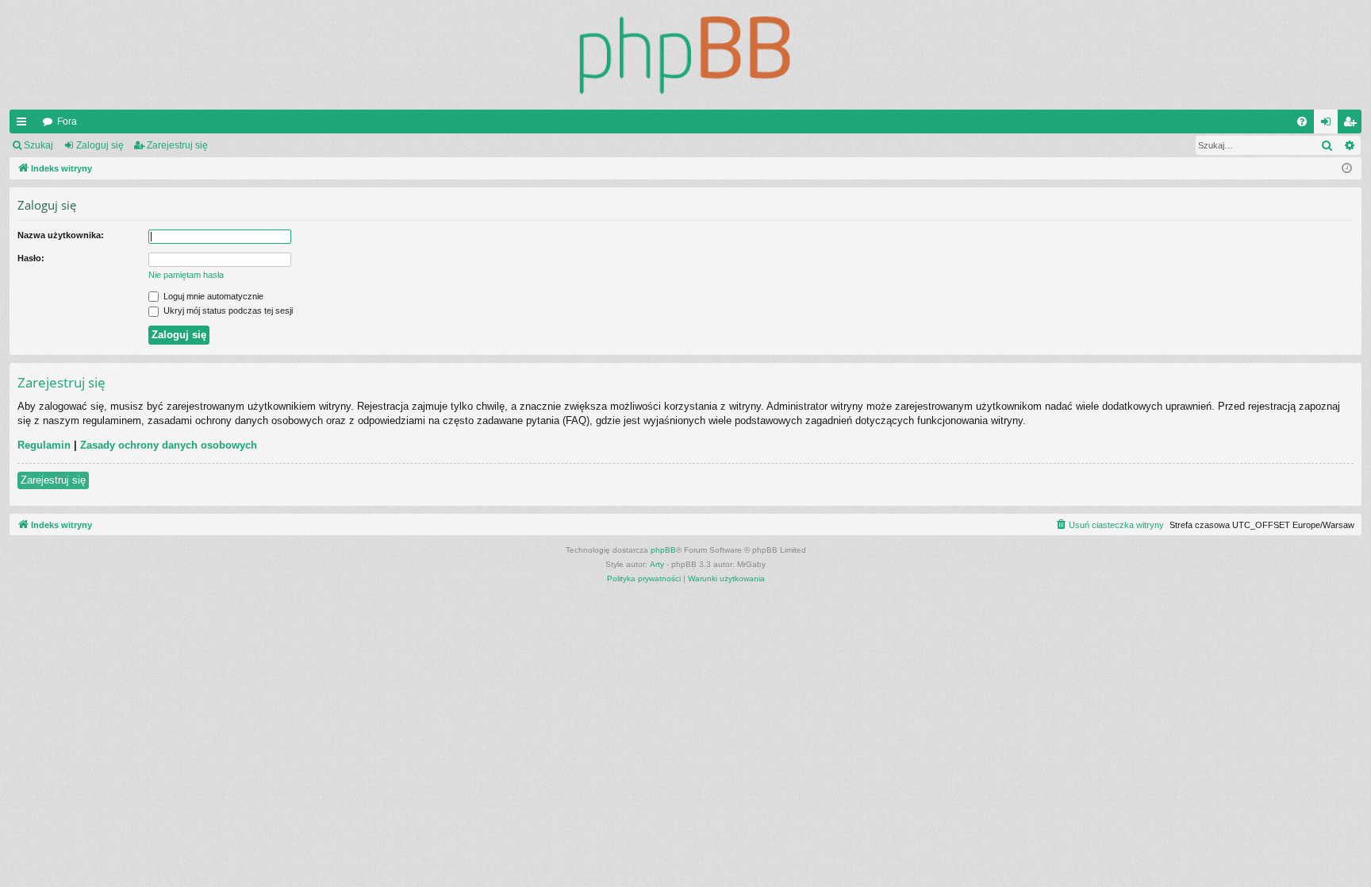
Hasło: (30, 258)
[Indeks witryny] (685, 55)
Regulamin (44, 445)
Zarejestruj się (177, 145)
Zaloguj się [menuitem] (1329, 124)
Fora (67, 121)
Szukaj (38, 145)
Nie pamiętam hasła (186, 275)
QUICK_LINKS (24, 124)
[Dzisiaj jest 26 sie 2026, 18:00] (1347, 169)
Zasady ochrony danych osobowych (168, 445)
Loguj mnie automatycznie (212, 296)
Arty (657, 564)
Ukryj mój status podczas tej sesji (227, 310)
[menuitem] (1302, 121)
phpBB (663, 550)
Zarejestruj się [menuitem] (1352, 124)
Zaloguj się (100, 145)
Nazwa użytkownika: (60, 235)
